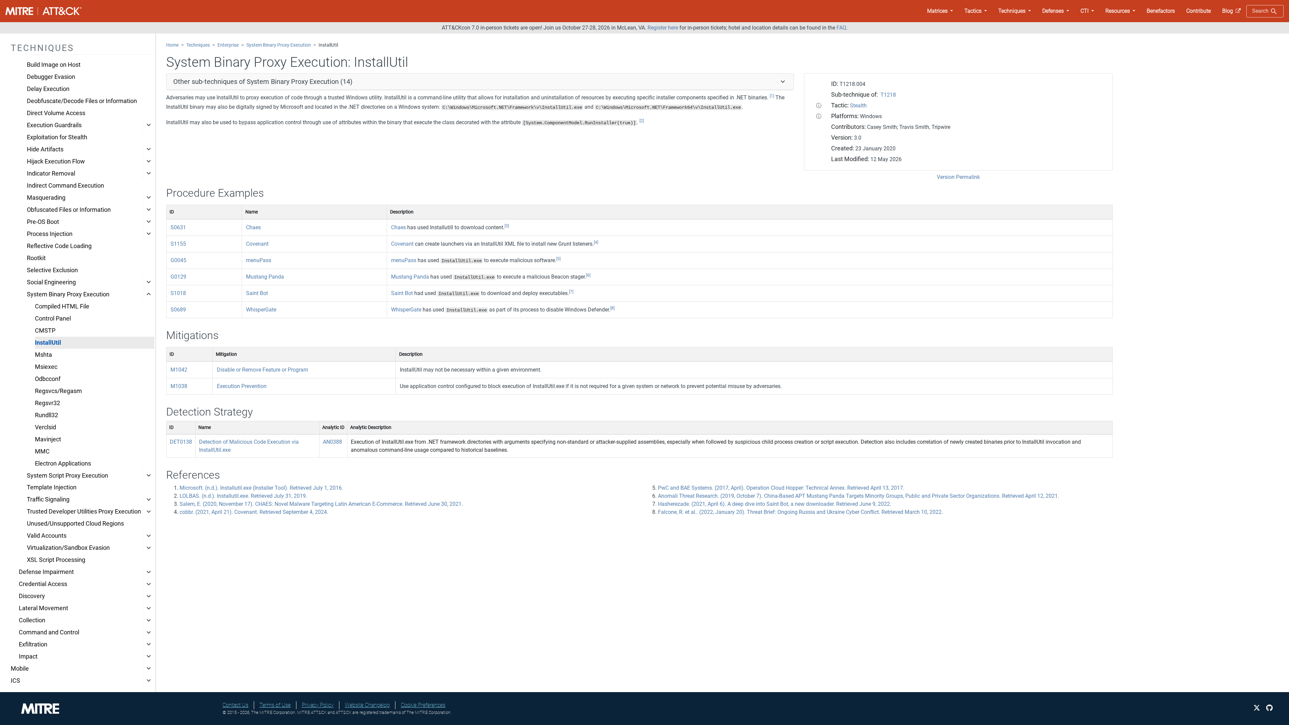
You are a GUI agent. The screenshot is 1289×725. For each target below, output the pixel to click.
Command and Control (49, 632)
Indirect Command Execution (65, 185)
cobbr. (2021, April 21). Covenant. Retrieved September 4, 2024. (254, 512)
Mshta (43, 354)
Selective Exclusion (52, 270)
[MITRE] (40, 708)
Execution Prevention (242, 386)
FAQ (841, 28)
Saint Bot (257, 293)
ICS (15, 680)
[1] (772, 96)
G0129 (178, 277)
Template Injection (52, 487)
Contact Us (235, 705)
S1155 (178, 244)
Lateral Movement (43, 608)
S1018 (178, 293)
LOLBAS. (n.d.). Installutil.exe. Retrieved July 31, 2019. (243, 496)
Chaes (253, 227)
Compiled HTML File (62, 306)
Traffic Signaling (48, 499)
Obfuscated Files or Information (69, 209)
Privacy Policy (318, 705)
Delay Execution (48, 89)
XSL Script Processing (56, 560)
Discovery (32, 596)
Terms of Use (275, 705)
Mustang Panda (265, 277)
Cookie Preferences (423, 705)
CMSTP (45, 330)
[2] (641, 120)
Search (1261, 11)
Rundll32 (46, 415)
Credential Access (43, 584)
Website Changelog (367, 705)
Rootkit (36, 258)
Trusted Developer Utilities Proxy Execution (84, 511)
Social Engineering (51, 282)
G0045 (178, 260)
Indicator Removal (51, 173)
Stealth (858, 105)
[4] (596, 242)
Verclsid (45, 427)
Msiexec (46, 367)
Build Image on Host (54, 64)
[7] (571, 291)
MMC (42, 451)
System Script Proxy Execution (67, 475)
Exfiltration (33, 644)
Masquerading (46, 197)
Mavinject (48, 439)
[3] (507, 226)
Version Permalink (958, 177)
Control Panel (53, 318)
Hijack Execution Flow (56, 161)
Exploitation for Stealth (57, 137)
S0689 (178, 309)
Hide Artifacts (45, 149)
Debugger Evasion (51, 77)
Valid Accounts (46, 535)
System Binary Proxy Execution (68, 294)
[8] (612, 308)
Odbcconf (47, 379)
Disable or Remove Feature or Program (262, 370)
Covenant (257, 244)
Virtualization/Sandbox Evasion (68, 547)
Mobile (20, 668)
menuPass (258, 260)
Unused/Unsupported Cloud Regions (75, 523)
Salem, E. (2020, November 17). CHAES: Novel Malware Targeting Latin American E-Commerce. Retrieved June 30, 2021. (321, 504)
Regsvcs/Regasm (58, 391)
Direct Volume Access (56, 113)
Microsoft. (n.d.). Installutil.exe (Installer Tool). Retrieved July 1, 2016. (261, 488)
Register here (663, 28)
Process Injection (50, 234)
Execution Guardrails (54, 125)
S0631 (178, 227)
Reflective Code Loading (59, 246)
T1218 (888, 95)
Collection (32, 620)
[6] (588, 275)
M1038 (179, 386)
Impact (28, 656)
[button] (940, 11)
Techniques (198, 45)
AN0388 (332, 442)
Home (172, 45)
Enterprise (228, 45)
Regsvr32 (47, 403)
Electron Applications (63, 463)
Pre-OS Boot (43, 222)
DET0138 (181, 442)
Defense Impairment (46, 572)
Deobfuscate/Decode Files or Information (82, 101)
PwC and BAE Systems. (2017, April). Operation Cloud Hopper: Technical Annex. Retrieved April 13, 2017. (781, 488)
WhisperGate (261, 309)
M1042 (179, 370)
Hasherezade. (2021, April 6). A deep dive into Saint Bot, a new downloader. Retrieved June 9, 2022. (774, 504)
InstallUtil (48, 342)
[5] (558, 258)
